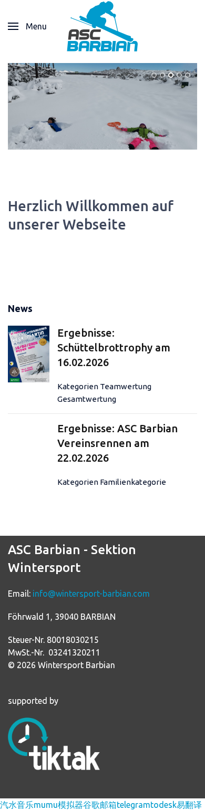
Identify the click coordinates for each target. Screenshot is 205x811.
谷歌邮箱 (100, 804)
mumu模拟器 (58, 804)
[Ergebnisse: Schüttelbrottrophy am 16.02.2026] (28, 353)
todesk (163, 804)
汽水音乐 (17, 804)
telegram (133, 804)
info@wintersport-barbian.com (91, 593)
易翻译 (189, 804)
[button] (27, 26)
